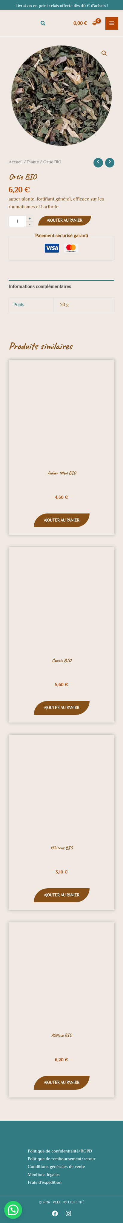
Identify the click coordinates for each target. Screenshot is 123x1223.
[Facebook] (55, 1213)
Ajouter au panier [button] (61, 520)
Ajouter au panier (64, 220)
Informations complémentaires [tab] (40, 286)
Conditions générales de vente (56, 1166)
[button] (43, 23)
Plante (33, 161)
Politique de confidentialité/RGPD (60, 1151)
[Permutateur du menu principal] (111, 23)
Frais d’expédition (44, 1182)
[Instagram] (68, 1213)
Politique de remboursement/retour (62, 1158)
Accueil (16, 161)
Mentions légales (44, 1174)
